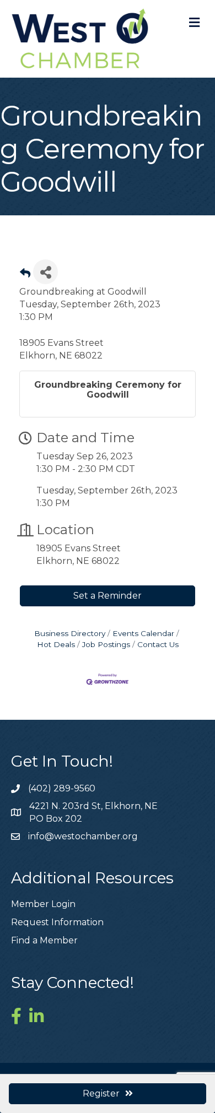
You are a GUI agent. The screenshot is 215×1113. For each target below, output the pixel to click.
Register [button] (101, 1093)
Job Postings (106, 644)
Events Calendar (143, 633)
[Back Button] (25, 275)
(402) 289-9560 (61, 788)
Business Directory (69, 633)
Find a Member (44, 940)
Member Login (43, 904)
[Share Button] (45, 271)
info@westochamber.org (83, 836)
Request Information (57, 922)
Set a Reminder (107, 595)
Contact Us (158, 644)
